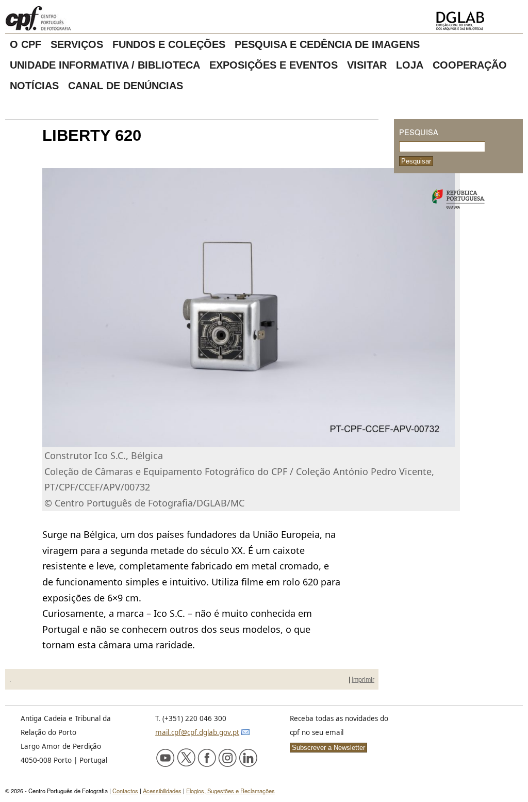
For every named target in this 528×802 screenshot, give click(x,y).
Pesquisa (418, 131)
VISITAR (367, 65)
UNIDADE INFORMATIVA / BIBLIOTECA (105, 65)
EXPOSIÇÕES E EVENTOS (273, 65)
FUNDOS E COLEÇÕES (168, 44)
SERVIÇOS (77, 44)
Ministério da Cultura (458, 199)
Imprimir (363, 679)
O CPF (25, 44)
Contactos (125, 791)
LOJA (409, 65)
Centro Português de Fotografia (72, 18)
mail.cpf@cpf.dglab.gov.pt (197, 732)
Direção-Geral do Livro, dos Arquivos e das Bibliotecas (476, 20)
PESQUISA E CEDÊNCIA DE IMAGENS (327, 44)
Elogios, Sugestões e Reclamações (230, 791)
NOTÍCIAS (34, 85)
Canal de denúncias (125, 85)
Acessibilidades (162, 791)
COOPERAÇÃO (470, 65)
